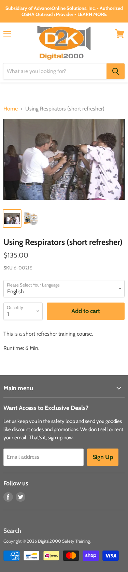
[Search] (115, 71)
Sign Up (103, 457)
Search (12, 530)
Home (10, 109)
